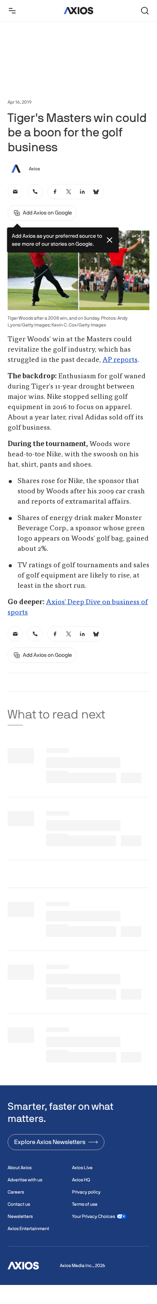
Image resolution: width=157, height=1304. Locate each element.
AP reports (120, 360)
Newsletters (20, 1216)
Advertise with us (25, 1180)
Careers (16, 1192)
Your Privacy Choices (93, 1216)
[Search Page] (144, 10)
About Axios (20, 1167)
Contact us (19, 1204)
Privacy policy (86, 1192)
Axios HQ (81, 1180)
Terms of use (85, 1204)
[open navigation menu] (12, 10)
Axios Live (82, 1167)
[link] (15, 192)
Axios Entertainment (28, 1228)
